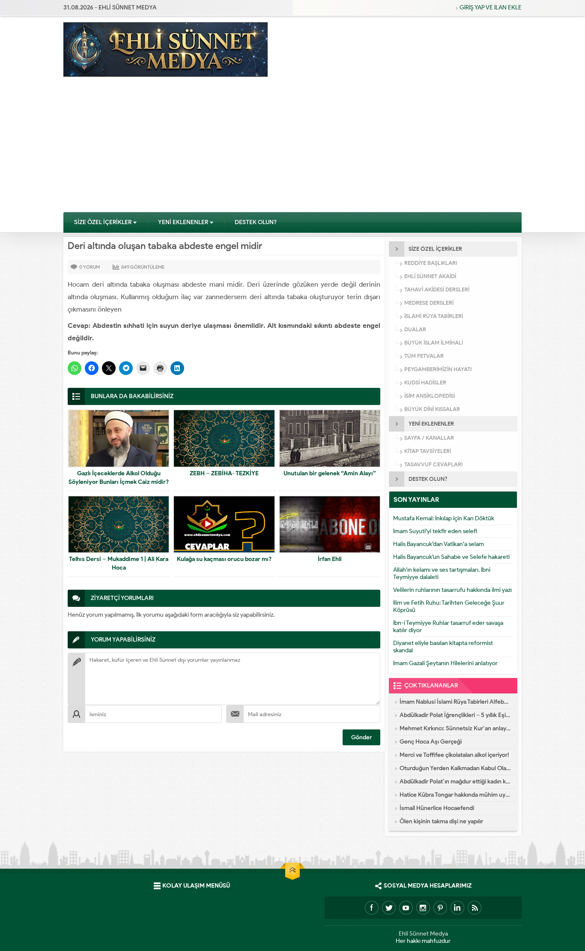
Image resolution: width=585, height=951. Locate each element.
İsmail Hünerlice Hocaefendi (437, 808)
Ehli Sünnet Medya (423, 933)
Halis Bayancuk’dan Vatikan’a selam (438, 544)
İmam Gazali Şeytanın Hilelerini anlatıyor (445, 663)
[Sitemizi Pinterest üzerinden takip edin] (440, 907)
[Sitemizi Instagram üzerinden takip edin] (423, 907)
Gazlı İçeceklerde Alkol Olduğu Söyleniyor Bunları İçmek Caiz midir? (119, 478)
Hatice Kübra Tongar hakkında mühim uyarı (455, 794)
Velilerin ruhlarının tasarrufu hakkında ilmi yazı (452, 590)
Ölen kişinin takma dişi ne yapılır (441, 821)
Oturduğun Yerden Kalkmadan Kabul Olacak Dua (455, 768)
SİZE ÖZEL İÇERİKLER (102, 222)
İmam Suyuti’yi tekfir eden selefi (435, 531)
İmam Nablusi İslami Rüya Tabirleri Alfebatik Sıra (455, 701)
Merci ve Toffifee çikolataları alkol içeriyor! (454, 755)
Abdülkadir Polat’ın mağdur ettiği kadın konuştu (455, 781)
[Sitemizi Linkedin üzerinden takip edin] (457, 907)
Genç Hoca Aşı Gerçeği (431, 741)
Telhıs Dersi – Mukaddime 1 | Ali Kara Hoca (118, 563)
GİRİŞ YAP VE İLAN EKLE (491, 7)
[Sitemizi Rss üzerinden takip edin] (474, 907)
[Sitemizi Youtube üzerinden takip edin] (406, 907)
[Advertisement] (292, 147)
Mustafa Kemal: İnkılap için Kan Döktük (443, 518)
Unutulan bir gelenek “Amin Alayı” (330, 473)
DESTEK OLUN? (256, 222)
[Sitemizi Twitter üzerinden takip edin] (388, 907)
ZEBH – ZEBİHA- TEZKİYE (224, 473)
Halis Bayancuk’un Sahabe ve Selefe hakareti (451, 557)
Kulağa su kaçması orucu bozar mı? (224, 559)
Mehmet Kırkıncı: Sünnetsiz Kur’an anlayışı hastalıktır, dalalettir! (455, 728)
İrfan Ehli (330, 559)
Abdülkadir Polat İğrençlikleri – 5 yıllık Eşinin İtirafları (455, 715)
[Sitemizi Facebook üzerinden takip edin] (371, 907)
